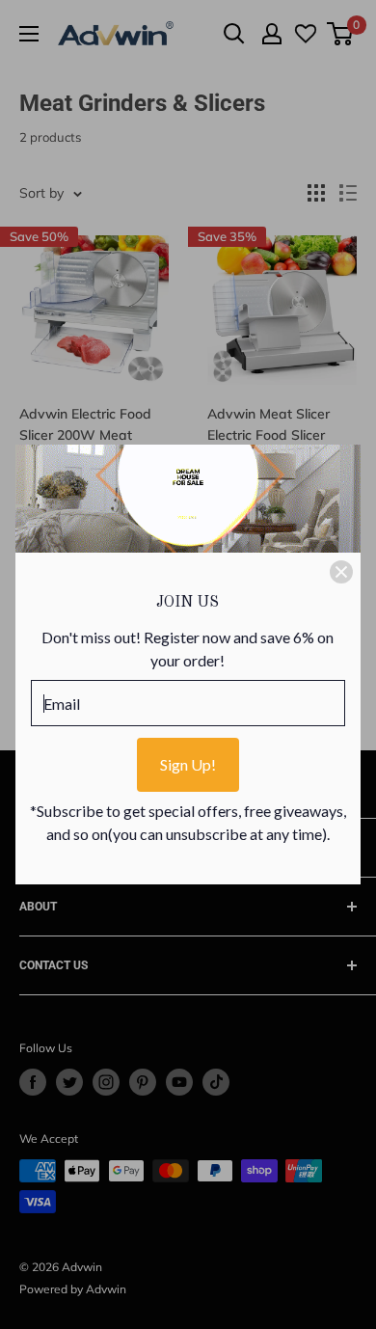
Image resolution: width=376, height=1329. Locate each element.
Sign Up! (188, 764)
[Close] (341, 571)
